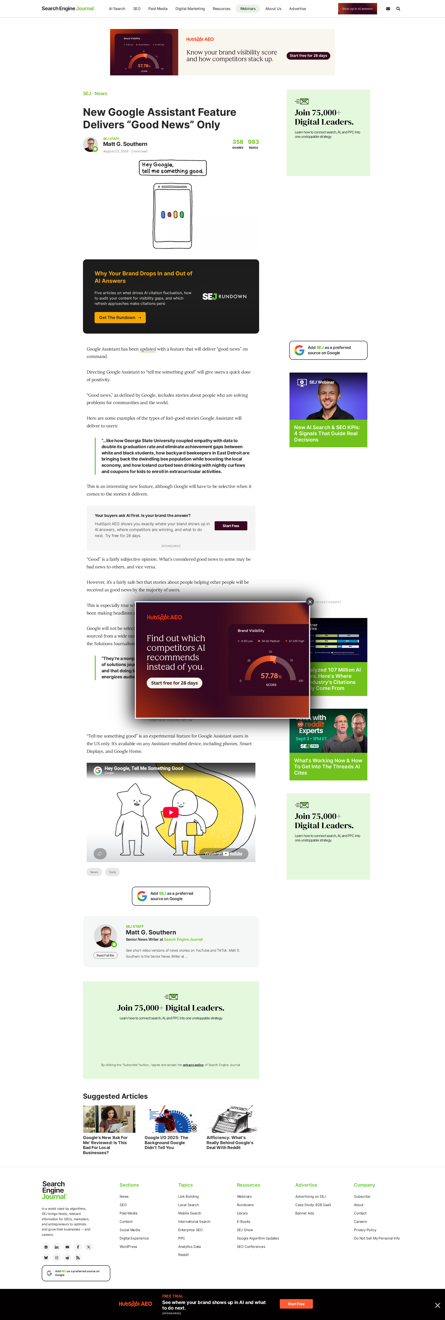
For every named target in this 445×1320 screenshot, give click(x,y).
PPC (181, 1238)
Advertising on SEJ (310, 1196)
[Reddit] (67, 1257)
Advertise (297, 8)
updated (148, 349)
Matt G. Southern (125, 144)
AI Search (117, 8)
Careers (360, 1221)
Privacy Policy (365, 1230)
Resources (221, 8)
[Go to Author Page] (90, 144)
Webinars (248, 8)
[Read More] (328, 639)
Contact (360, 1213)
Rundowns (245, 1205)
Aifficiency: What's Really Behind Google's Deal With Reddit (230, 1142)
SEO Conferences (251, 1246)
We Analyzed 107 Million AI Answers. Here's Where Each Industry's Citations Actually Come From (327, 679)
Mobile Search (189, 1213)
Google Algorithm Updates (258, 1238)
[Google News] (46, 1247)
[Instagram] (56, 1257)
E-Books (244, 1221)
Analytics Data (189, 1246)
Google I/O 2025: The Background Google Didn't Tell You (166, 1142)
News (94, 872)
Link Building (188, 1196)
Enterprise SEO (190, 1230)
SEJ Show (245, 1230)
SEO (136, 8)
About (358, 1205)
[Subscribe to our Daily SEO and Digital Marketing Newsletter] (388, 9)
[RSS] (78, 1257)
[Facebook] (78, 1247)
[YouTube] (67, 1247)
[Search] (398, 9)
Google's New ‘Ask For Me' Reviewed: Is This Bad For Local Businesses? (105, 1145)
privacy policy (193, 1065)
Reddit (183, 1254)
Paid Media (157, 8)
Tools (112, 872)
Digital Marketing (190, 8)
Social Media (130, 1230)
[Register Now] (328, 396)
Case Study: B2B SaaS (313, 1205)
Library (242, 1213)
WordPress (128, 1246)
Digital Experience (134, 1238)
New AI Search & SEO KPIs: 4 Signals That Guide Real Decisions (327, 433)
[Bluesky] (46, 1257)
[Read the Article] (109, 1119)
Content (126, 1221)
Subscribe (362, 1196)
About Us (273, 8)
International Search (194, 1221)
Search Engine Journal (183, 939)
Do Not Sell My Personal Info (377, 1238)
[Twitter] (88, 1247)
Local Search (188, 1205)
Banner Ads (304, 1213)
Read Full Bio (105, 955)
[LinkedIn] (56, 1247)
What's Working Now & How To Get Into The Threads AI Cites (328, 766)
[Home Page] (68, 8)
